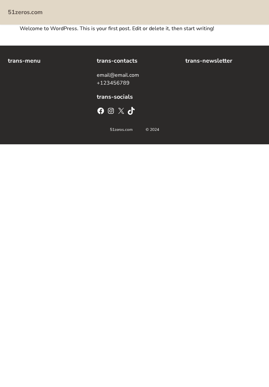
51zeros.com (25, 12)
